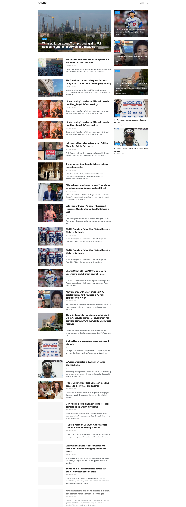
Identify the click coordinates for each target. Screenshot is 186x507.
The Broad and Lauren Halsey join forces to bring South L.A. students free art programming (88, 82)
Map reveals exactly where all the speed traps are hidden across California (87, 61)
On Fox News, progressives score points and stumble (87, 342)
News (44, 39)
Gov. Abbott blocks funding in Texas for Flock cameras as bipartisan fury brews (87, 405)
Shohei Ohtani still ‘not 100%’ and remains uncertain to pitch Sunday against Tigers (86, 272)
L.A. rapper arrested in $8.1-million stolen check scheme (85, 363)
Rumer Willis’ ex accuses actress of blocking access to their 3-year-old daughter (87, 384)
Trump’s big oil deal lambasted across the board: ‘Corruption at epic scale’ (86, 470)
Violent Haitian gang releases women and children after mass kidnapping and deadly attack (86, 448)
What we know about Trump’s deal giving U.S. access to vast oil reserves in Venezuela (72, 45)
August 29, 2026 (47, 50)
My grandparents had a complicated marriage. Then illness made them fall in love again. (88, 491)
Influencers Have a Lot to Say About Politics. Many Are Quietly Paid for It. (87, 145)
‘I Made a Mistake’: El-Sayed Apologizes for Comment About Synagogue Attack (86, 426)
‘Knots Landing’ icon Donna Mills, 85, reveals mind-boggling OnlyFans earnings (87, 103)
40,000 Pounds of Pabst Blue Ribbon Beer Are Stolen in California (88, 230)
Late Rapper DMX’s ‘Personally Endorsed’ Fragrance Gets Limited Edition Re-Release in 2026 (87, 208)
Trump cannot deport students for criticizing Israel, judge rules (87, 165)
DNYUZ (42, 3)
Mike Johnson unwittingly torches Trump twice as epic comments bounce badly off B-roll (88, 186)
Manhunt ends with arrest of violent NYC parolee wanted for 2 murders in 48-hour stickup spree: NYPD (85, 294)
